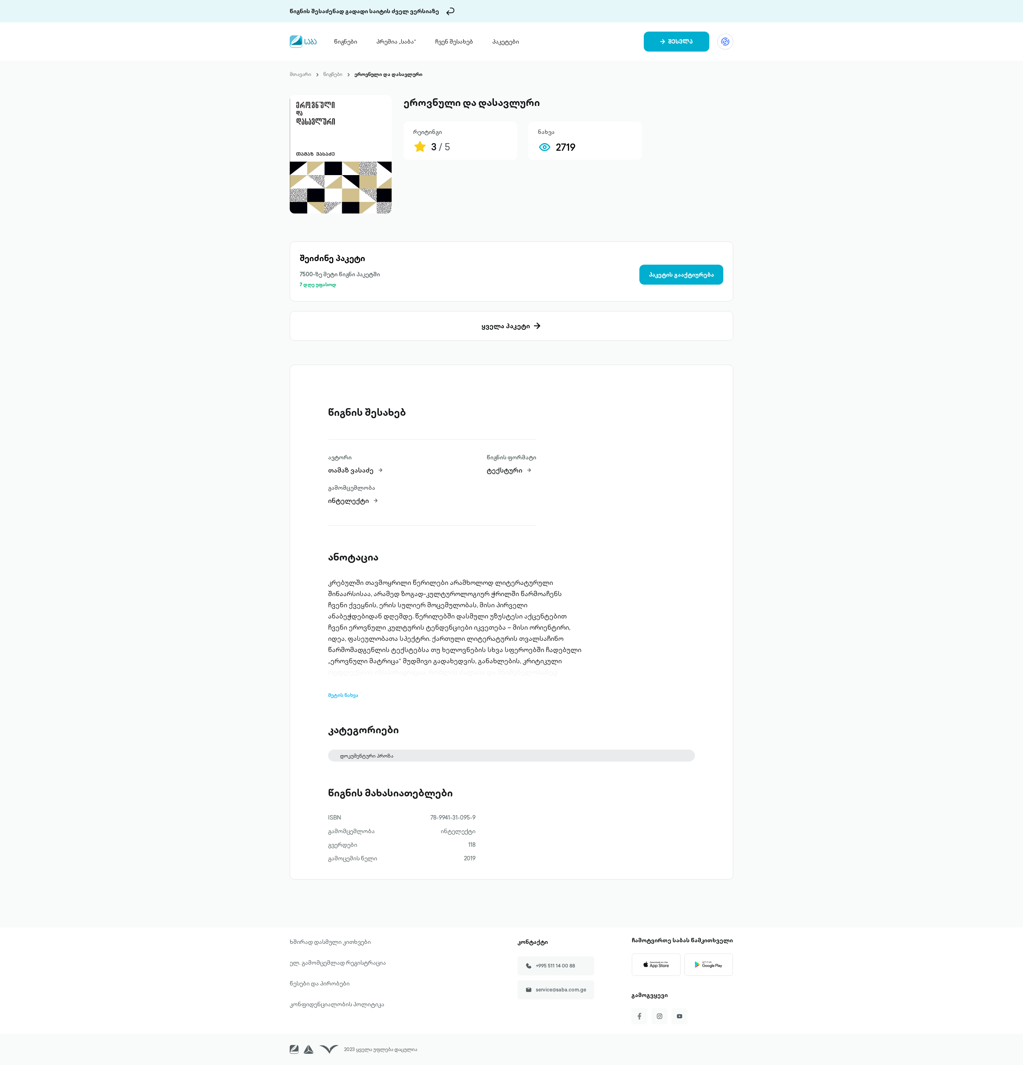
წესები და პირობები (320, 983)
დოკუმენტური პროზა (366, 755)
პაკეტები (505, 42)
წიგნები (345, 42)
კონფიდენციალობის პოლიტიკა (337, 1004)
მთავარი (300, 74)
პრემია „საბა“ (396, 42)
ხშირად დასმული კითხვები (330, 942)
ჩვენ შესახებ (454, 42)
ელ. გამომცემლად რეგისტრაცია (338, 963)
